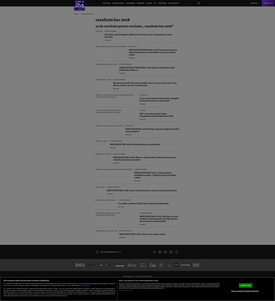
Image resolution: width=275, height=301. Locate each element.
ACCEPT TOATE (246, 285)
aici (88, 292)
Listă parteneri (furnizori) (126, 290)
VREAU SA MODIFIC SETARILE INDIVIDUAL (245, 291)
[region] (137, 289)
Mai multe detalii (85, 285)
